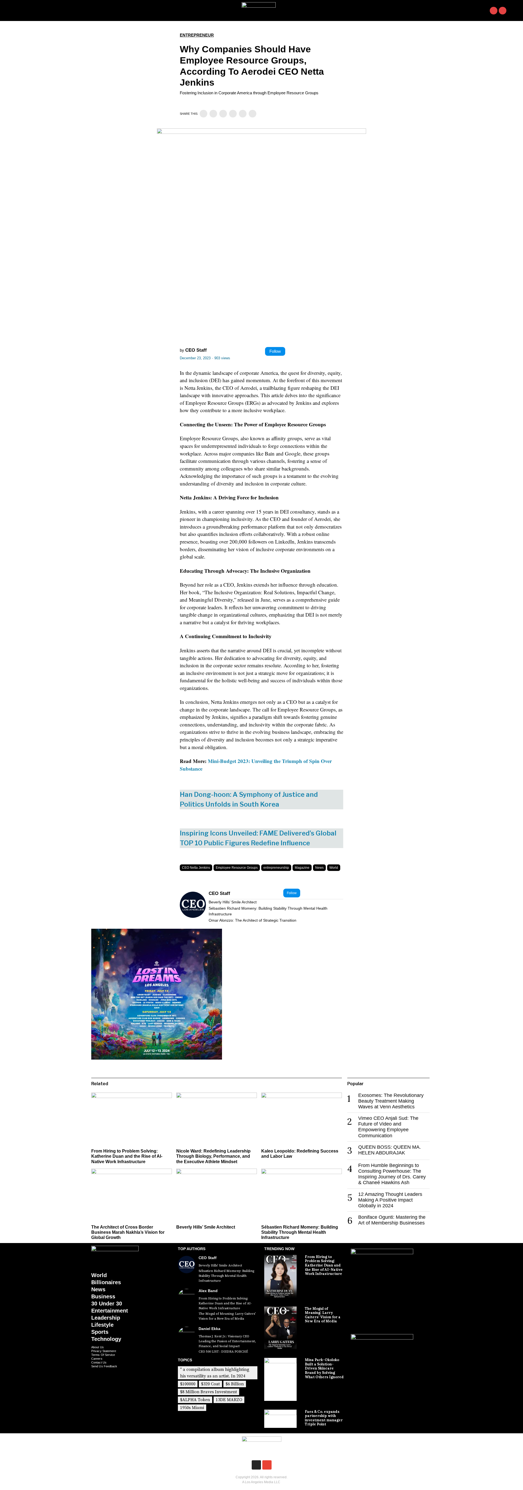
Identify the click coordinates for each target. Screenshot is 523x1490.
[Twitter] (213, 113)
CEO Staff (196, 350)
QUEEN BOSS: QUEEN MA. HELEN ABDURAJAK (389, 1150)
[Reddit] (243, 113)
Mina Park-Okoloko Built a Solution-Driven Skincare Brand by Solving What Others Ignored (324, 1368)
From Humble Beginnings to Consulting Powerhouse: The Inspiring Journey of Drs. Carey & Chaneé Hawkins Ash (392, 1174)
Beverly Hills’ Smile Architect (233, 902)
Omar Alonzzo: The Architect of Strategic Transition (252, 920)
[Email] (252, 113)
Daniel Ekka (209, 1328)
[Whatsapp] (233, 113)
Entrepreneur (197, 35)
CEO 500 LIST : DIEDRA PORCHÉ (223, 1352)
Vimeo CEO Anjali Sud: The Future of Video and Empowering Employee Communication (388, 1126)
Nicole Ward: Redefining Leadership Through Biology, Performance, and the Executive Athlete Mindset (213, 1156)
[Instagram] (493, 10)
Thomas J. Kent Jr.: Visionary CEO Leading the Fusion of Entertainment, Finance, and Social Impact (227, 1341)
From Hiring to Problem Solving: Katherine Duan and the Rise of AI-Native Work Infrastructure (126, 1156)
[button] (512, 10)
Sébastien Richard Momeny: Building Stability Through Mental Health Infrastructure (268, 911)
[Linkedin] (223, 113)
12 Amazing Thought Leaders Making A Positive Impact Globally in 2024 (390, 1200)
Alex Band (208, 1291)
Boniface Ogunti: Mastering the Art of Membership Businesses (391, 1220)
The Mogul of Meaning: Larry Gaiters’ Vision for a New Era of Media (227, 1316)
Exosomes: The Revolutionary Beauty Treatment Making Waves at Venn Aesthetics (391, 1101)
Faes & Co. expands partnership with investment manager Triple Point (324, 1418)
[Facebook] (203, 113)
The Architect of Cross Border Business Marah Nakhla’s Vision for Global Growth (128, 1232)
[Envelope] (502, 10)
